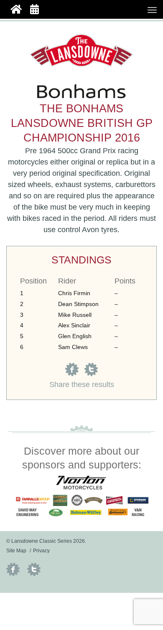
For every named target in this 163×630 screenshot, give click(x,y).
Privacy (41, 551)
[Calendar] (34, 8)
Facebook (13, 569)
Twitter (34, 569)
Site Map (16, 551)
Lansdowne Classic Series (81, 50)
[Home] (16, 8)
